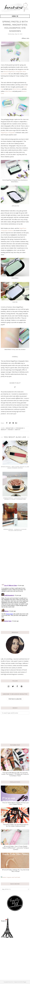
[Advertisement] (11, 729)
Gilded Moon (8, 91)
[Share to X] (10, 423)
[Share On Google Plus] (16, 423)
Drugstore (10, 428)
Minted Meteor (16, 89)
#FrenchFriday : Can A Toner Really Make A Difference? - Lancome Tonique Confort (15, 848)
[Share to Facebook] (6, 423)
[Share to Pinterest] (13, 423)
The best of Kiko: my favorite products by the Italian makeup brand (15, 825)
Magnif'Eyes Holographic (8, 132)
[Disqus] (15, 558)
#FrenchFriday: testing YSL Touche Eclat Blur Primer (15, 870)
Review (10, 429)
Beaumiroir (10, 982)
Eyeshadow (20, 428)
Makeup (3, 429)
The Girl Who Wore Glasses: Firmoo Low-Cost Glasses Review (15, 803)
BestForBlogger (23, 982)
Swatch (17, 429)
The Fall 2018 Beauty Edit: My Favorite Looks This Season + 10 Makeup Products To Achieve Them (15, 774)
